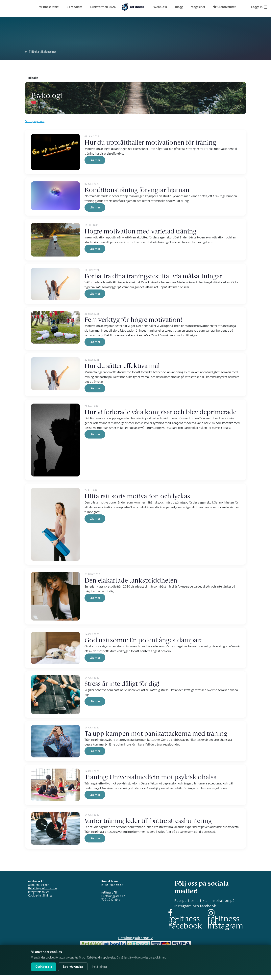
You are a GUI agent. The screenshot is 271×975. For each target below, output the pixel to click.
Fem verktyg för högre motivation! (133, 319)
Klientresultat (226, 7)
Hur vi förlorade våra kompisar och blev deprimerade (160, 412)
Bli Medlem (74, 7)
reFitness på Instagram (225, 922)
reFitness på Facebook (185, 922)
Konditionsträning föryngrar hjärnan (137, 190)
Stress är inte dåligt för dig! (122, 683)
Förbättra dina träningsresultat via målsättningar (153, 276)
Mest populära (34, 121)
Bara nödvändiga (73, 966)
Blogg (179, 7)
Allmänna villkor (38, 885)
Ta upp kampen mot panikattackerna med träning (156, 733)
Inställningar (99, 966)
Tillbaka (32, 78)
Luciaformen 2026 (103, 7)
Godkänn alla (44, 966)
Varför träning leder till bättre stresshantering (148, 821)
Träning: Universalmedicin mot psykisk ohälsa (151, 777)
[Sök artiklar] (33, 102)
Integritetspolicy (38, 892)
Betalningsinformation (42, 888)
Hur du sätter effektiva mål (122, 366)
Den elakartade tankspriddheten (131, 580)
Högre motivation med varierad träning (140, 231)
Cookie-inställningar (41, 895)
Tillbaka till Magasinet (42, 51)
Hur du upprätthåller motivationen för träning (150, 142)
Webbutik (160, 7)
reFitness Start (48, 7)
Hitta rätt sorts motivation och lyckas (137, 496)
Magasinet (198, 7)
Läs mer (94, 160)
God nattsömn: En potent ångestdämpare (144, 640)
